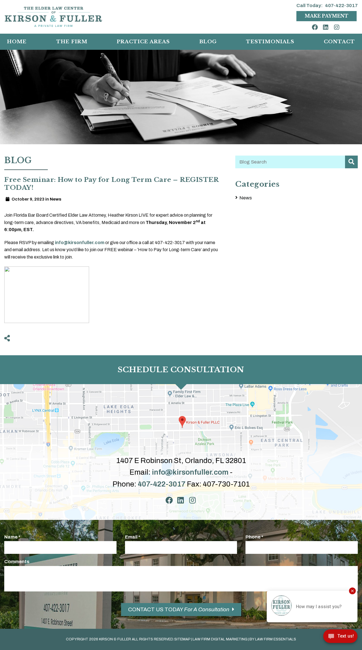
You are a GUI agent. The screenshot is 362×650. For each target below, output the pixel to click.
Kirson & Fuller (115, 639)
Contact (339, 41)
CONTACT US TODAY (178, 609)
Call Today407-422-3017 (327, 5)
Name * (12, 537)
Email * (132, 537)
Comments (16, 561)
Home (17, 41)
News (246, 198)
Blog (208, 41)
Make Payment (326, 16)
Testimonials (270, 41)
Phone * (254, 537)
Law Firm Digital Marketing (220, 639)
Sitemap (182, 639)
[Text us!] (340, 638)
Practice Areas (143, 41)
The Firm (71, 41)
